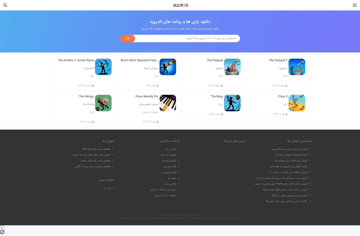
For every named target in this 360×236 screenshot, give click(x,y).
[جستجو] (127, 38)
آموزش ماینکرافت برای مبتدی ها (291, 161)
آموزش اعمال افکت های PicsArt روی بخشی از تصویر (281, 184)
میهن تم (172, 178)
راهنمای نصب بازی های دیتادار (96, 161)
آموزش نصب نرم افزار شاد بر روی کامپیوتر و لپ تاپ (282, 178)
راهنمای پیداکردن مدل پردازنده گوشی (92, 166)
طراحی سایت (170, 184)
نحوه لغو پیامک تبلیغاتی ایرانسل (292, 155)
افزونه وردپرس (169, 172)
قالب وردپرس (169, 166)
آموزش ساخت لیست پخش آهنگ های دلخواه (285, 190)
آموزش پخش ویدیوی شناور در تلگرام (290, 195)
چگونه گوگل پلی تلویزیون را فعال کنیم (289, 166)
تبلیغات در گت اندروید (165, 195)
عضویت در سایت (168, 155)
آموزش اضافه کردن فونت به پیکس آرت (288, 172)
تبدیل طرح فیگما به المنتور (163, 190)
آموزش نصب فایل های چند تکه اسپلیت (91, 155)
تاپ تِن (107, 188)
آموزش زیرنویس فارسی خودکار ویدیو (290, 149)
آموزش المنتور (169, 161)
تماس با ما (171, 149)
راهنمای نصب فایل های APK (96, 149)
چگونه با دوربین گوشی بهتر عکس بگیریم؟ (287, 201)
